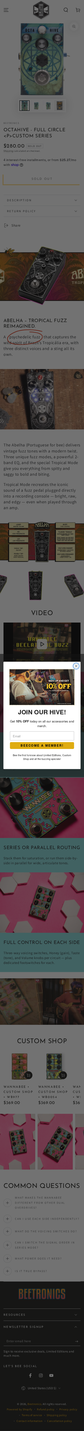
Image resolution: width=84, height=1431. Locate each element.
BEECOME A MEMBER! (42, 745)
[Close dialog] (76, 666)
